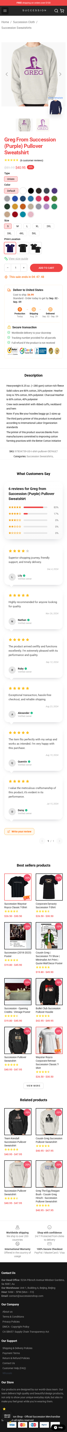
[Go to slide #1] (24, 125)
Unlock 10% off (7, 1416)
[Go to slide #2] (42, 125)
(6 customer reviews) (31, 160)
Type (7, 173)
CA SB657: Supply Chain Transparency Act (26, 1331)
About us (8, 1311)
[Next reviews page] (59, 841)
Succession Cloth (24, 22)
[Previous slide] (7, 74)
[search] (56, 11)
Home (5, 22)
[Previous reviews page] (42, 841)
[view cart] (62, 11)
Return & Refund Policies (16, 1358)
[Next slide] (60, 74)
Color (7, 184)
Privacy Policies (11, 1321)
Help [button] (60, 1427)
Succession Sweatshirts (16, 28)
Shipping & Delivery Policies (17, 1348)
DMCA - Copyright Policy (16, 1326)
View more (33, 1086)
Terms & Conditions (13, 1316)
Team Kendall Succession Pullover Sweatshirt (15, 1142)
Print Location (12, 239)
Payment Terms (11, 1353)
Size (6, 220)
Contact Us (9, 1363)
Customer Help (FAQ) (14, 1368)
